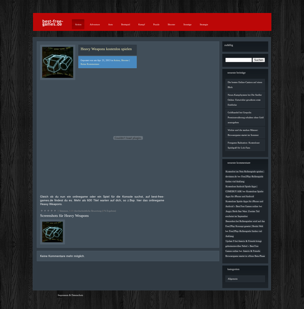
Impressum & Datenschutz (70, 295)
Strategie (204, 24)
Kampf (141, 24)
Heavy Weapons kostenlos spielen (106, 49)
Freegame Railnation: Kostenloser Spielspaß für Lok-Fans (244, 145)
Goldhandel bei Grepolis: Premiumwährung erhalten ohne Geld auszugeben (246, 117)
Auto (110, 24)
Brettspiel (125, 24)
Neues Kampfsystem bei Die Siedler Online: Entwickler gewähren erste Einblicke (245, 100)
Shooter (171, 24)
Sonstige (187, 24)
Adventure (95, 24)
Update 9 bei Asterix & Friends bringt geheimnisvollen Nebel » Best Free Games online (243, 246)
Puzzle (156, 24)
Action (78, 24)
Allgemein (233, 279)
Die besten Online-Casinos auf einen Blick (245, 84)
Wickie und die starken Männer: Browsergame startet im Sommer (243, 132)
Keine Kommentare (90, 64)
